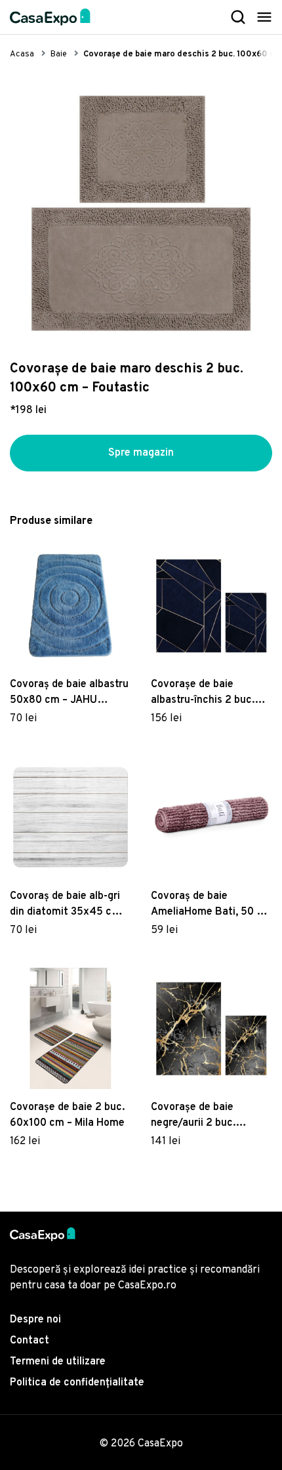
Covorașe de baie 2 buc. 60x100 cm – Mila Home (67, 1115)
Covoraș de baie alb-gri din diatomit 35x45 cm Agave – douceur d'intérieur (65, 905)
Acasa (22, 54)
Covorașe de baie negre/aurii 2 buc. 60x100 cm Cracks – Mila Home (211, 1116)
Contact (29, 1340)
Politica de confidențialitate (77, 1382)
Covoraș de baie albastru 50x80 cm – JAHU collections (69, 693)
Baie (58, 54)
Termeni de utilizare (58, 1361)
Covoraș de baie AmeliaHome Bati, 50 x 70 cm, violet (206, 905)
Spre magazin (141, 453)
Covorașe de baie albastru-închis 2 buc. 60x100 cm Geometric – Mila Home (208, 693)
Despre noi (35, 1319)
